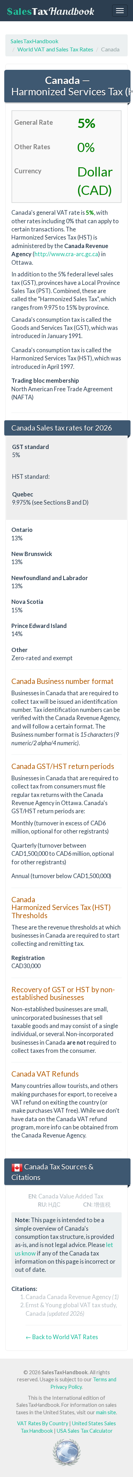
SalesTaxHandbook (35, 41)
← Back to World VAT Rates (62, 1336)
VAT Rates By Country (42, 1423)
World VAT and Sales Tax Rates (55, 49)
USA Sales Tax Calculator (85, 1431)
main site (106, 1412)
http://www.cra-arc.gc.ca (66, 254)
